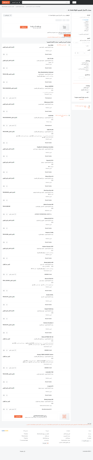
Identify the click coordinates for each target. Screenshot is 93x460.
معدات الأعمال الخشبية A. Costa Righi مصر (52, 424)
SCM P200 (50, 115)
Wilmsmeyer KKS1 (48, 102)
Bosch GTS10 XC (49, 278)
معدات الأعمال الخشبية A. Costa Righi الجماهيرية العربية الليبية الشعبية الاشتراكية (75, 424)
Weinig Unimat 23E (48, 399)
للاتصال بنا (89, 438)
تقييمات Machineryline (65, 440)
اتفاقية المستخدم (51, 37)
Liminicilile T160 (49, 372)
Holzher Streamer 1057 (47, 246)
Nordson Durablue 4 (48, 322)
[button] (7, 54)
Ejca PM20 (50, 45)
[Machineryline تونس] (84, 2)
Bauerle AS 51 (49, 160)
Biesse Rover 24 (49, 176)
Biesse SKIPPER (49, 86)
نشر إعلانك (24, 27)
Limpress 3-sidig (49, 232)
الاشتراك (67, 35)
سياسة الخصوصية (57, 37)
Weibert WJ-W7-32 (49, 218)
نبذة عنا (89, 433)
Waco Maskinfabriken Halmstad (45, 72)
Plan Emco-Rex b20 (48, 190)
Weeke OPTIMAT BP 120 (47, 336)
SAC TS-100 (50, 58)
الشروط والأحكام (67, 433)
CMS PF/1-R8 (50, 129)
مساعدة (89, 436)
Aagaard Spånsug (49, 308)
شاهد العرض (18, 416)
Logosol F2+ (50, 386)
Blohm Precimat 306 (48, 204)
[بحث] (68, 2)
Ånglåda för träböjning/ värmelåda (45, 147)
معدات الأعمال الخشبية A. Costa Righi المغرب (35, 424)
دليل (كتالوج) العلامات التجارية (64, 442)
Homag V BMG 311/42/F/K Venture (45, 354)
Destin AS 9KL (49, 294)
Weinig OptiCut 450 (48, 262)
